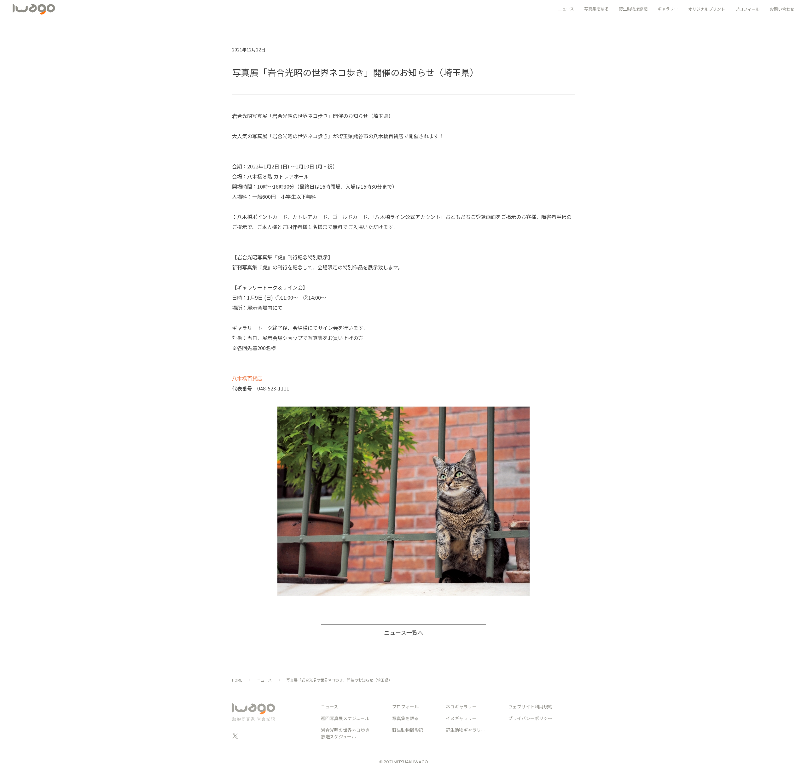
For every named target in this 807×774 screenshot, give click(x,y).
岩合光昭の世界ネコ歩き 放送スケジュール (345, 733)
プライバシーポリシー (530, 718)
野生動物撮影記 (407, 730)
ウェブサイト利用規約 (530, 706)
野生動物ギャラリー (465, 730)
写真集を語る (405, 718)
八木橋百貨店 (247, 378)
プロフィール (747, 9)
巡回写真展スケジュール (345, 718)
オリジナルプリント (706, 9)
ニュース (264, 680)
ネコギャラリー (461, 706)
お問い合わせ (782, 9)
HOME (237, 680)
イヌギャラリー (461, 718)
